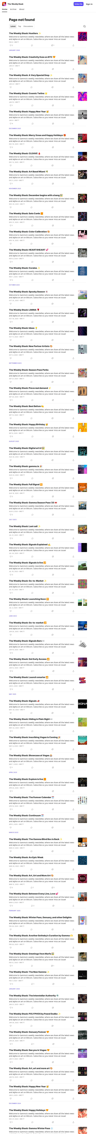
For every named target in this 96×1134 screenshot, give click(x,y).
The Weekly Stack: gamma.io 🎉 (25, 466)
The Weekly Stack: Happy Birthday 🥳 (28, 424)
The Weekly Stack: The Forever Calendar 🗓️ (31, 797)
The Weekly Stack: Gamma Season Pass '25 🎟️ (33, 502)
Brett (16, 42)
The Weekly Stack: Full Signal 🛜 (25, 484)
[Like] (10, 87)
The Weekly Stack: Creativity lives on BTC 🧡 (32, 57)
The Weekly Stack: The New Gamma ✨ (29, 972)
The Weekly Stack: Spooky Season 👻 (28, 291)
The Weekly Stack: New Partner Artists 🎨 (30, 346)
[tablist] (21, 26)
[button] (4, 9)
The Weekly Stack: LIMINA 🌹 (24, 310)
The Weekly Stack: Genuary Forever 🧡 (29, 1032)
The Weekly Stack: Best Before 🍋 (26, 406)
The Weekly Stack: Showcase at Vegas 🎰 (30, 755)
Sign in (89, 4)
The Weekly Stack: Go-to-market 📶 (27, 622)
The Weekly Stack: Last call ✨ (24, 526)
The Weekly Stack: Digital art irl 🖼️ (26, 448)
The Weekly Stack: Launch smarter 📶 (28, 677)
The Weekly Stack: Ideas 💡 (23, 328)
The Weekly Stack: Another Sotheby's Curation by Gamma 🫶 (41, 935)
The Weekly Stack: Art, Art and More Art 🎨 (31, 875)
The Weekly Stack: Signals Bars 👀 (27, 641)
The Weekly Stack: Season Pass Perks (28, 370)
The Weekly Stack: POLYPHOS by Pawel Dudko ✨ (35, 1014)
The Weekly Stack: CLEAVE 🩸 (25, 153)
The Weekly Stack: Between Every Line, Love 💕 (33, 893)
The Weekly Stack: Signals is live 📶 (27, 562)
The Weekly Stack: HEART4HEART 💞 (28, 250)
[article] (48, 39)
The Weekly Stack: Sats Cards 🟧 (26, 213)
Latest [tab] (13, 26)
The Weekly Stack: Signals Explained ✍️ (29, 544)
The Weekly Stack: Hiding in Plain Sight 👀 (31, 719)
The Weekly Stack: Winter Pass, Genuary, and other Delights (40, 917)
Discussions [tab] (28, 26)
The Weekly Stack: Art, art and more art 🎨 (31, 1068)
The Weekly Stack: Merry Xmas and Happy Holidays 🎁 (37, 135)
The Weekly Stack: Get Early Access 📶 (29, 659)
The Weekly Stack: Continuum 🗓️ (26, 815)
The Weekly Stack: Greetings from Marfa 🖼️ (31, 953)
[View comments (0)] (32, 45)
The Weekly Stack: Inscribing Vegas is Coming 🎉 (35, 737)
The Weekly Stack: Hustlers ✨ (25, 33)
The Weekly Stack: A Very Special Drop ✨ (30, 75)
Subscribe (78, 4)
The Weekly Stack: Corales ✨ (24, 268)
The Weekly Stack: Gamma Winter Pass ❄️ (31, 1128)
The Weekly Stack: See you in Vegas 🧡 (29, 1050)
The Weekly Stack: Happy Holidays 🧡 (28, 1110)
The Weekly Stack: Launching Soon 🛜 (29, 599)
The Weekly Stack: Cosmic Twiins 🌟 (28, 93)
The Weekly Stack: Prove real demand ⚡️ (30, 388)
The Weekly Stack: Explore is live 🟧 (27, 779)
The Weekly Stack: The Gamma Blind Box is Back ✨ (35, 839)
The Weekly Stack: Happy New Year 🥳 (29, 111)
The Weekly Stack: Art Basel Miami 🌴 (28, 171)
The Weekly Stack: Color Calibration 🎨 (29, 231)
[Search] (84, 26)
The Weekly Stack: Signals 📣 (24, 701)
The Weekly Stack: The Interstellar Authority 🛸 (34, 995)
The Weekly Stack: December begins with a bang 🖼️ (36, 195)
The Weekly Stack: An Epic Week (26, 857)
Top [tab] (19, 26)
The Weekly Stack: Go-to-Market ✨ (27, 581)
